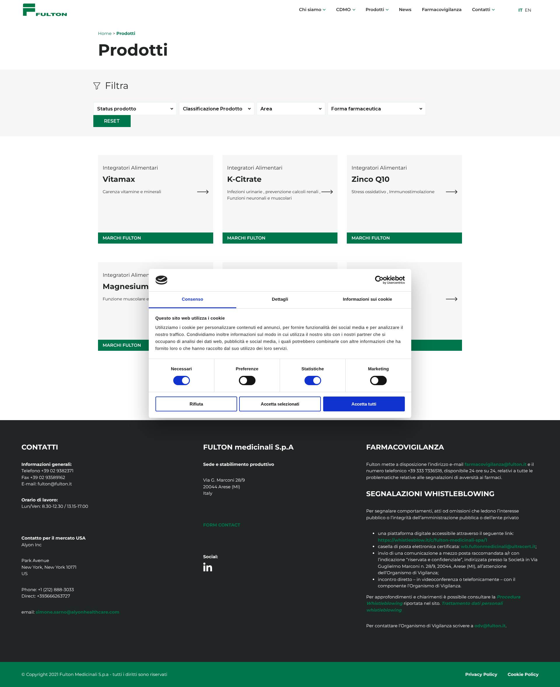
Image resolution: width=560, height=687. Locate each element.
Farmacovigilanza (441, 9)
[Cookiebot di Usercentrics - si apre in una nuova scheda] (379, 280)
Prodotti (374, 9)
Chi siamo (310, 9)
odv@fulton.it (490, 625)
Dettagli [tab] (280, 299)
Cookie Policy (523, 674)
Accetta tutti (363, 403)
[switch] (247, 380)
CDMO (343, 9)
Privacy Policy (481, 674)
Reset (112, 121)
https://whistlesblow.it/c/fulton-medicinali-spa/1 (432, 540)
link (203, 192)
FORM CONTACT (221, 525)
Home (105, 33)
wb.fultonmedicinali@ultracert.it (498, 546)
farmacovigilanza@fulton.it (495, 464)
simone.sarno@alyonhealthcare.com (78, 612)
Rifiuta (196, 403)
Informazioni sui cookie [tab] (367, 299)
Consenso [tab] (192, 299)
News (405, 9)
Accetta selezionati (280, 403)
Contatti (481, 9)
